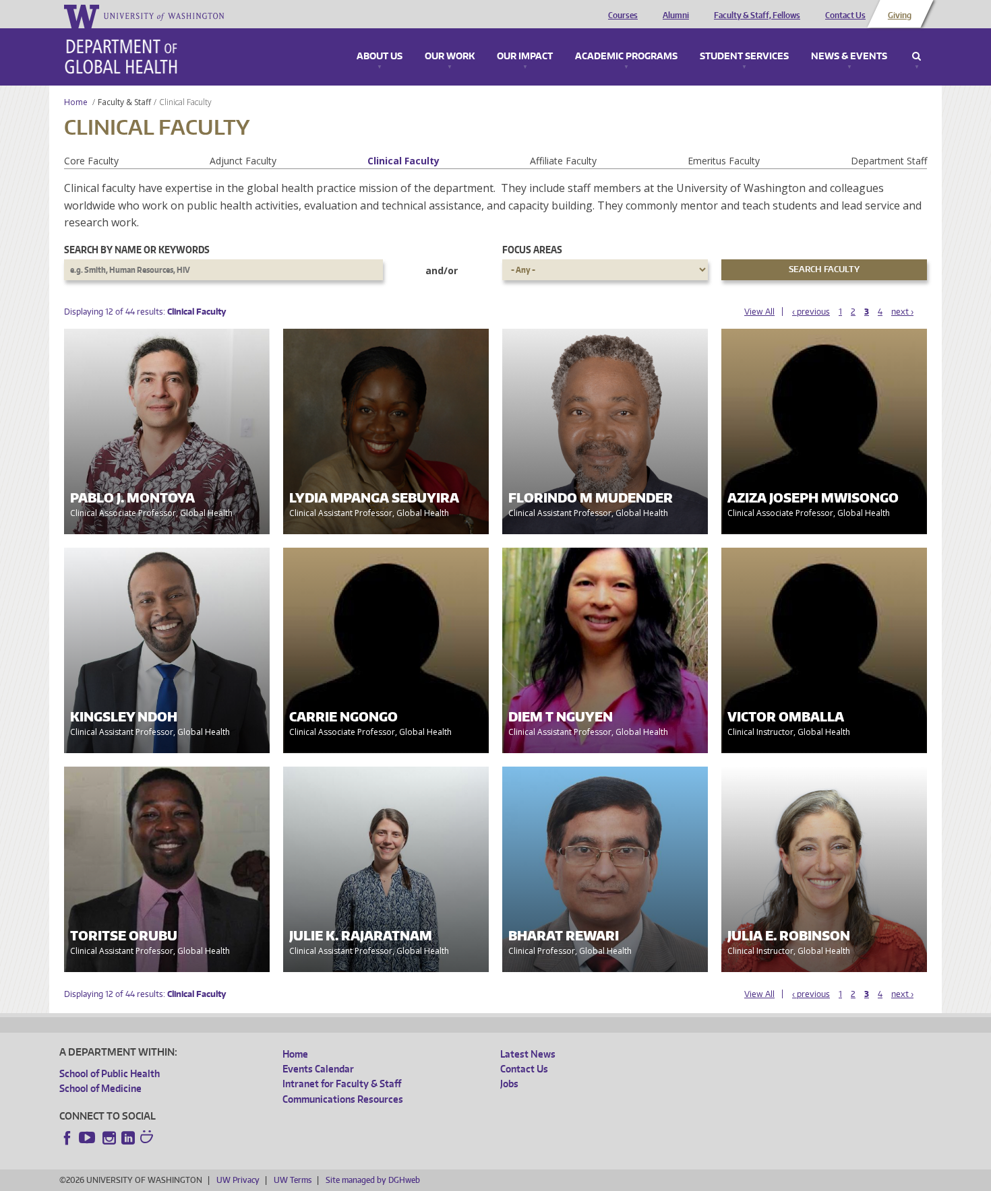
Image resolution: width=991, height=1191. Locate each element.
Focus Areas (532, 249)
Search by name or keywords (137, 249)
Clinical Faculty (403, 160)
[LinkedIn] (128, 1138)
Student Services (744, 56)
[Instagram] (109, 1138)
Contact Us (845, 15)
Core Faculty (91, 160)
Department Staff (889, 160)
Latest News (527, 1054)
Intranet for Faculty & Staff (341, 1083)
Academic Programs (626, 56)
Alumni (676, 15)
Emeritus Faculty (724, 160)
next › (902, 312)
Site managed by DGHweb (373, 1180)
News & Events (849, 56)
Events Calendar (318, 1068)
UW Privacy (238, 1180)
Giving (899, 15)
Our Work (450, 56)
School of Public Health (109, 1073)
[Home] (121, 56)
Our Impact (525, 56)
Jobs (509, 1083)
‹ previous (811, 312)
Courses (623, 15)
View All (759, 312)
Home (76, 102)
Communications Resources (342, 1099)
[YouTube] (88, 1138)
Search (916, 56)
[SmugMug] (148, 1138)
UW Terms (292, 1180)
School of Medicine (100, 1088)
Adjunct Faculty (243, 160)
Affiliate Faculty (563, 160)
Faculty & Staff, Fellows (757, 15)
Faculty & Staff (124, 102)
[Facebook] (67, 1138)
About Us (379, 56)
